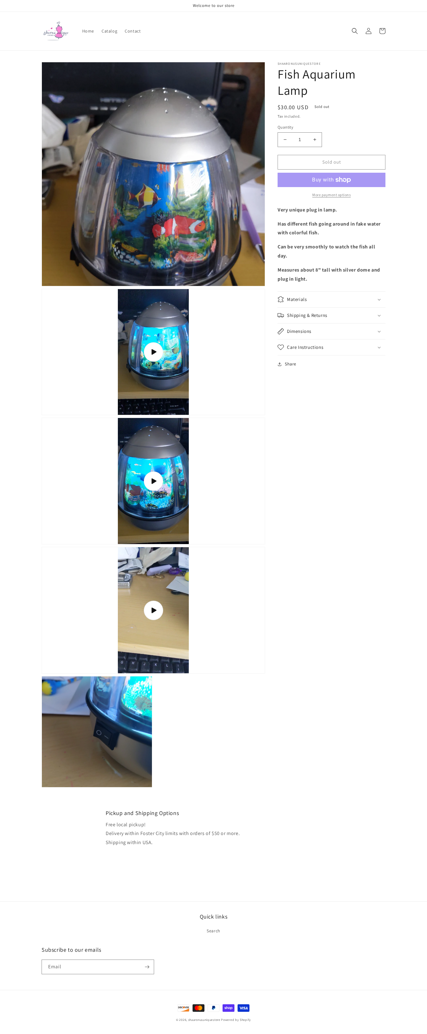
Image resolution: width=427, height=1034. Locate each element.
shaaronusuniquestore (204, 1020)
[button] (355, 31)
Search (213, 931)
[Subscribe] (147, 967)
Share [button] (290, 364)
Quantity (285, 127)
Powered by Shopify (236, 1020)
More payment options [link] (331, 194)
